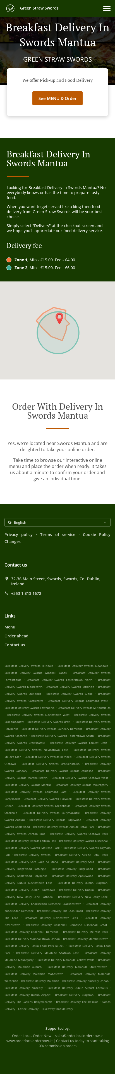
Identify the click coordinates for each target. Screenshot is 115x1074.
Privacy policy (18, 534)
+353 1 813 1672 (26, 593)
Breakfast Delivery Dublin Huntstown (29, 890)
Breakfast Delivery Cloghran (74, 995)
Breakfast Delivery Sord (78, 862)
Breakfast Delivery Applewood (73, 876)
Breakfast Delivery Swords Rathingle (70, 687)
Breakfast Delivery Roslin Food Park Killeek (34, 946)
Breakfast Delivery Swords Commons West (77, 701)
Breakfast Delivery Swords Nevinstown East (36, 750)
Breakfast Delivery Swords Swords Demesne (62, 771)
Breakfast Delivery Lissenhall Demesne (31, 932)
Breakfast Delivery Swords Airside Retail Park (63, 827)
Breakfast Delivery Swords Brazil (49, 722)
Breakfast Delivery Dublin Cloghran (82, 883)
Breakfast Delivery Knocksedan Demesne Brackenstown (42, 904)
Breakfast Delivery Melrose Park (85, 932)
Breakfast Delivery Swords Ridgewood (55, 820)
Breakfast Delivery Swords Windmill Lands (35, 673)
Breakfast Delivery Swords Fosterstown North (59, 680)
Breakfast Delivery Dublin (76, 890)
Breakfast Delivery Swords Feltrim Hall (30, 841)
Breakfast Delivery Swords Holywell (47, 799)
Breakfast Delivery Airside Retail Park (81, 855)
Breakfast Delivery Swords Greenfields (44, 806)
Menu (9, 627)
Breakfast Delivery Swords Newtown (83, 666)
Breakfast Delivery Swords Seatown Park (79, 834)
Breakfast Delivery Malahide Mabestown (33, 974)
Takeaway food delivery (57, 1009)
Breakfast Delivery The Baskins (77, 1002)
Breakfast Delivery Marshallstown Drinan (32, 939)
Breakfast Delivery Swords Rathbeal (48, 757)
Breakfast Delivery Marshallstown (85, 939)
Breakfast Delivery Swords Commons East (35, 792)
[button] (107, 8)
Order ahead (16, 636)
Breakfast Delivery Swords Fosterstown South (62, 736)
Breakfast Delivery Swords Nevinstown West (38, 715)
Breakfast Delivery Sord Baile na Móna (31, 862)
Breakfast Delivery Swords (32, 855)
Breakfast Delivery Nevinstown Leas (51, 918)
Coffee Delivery (28, 1009)
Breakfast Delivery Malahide (40, 981)
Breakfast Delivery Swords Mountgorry (82, 785)
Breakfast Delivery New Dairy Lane (83, 897)
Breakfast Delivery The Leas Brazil (60, 911)
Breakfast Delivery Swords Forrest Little (78, 743)
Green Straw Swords (39, 8)
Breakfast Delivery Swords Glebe (69, 694)
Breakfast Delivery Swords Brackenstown (50, 764)
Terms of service (57, 534)
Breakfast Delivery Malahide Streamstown (77, 967)
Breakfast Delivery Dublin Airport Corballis (77, 988)
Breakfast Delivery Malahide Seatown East (47, 953)
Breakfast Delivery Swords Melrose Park (31, 848)
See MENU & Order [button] (57, 98)
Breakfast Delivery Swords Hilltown (28, 666)
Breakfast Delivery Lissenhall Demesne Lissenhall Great (66, 925)
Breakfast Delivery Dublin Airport (27, 995)
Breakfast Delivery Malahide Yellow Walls (65, 960)
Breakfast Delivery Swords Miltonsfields (84, 708)
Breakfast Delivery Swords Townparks (29, 708)
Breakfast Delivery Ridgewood (72, 869)
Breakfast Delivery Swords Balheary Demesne (52, 729)
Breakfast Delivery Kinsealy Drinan (85, 981)
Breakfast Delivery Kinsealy (23, 988)
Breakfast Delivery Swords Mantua (28, 785)
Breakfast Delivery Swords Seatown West (80, 778)
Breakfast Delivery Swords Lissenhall (83, 841)
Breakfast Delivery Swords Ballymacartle (51, 813)
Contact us (14, 644)
